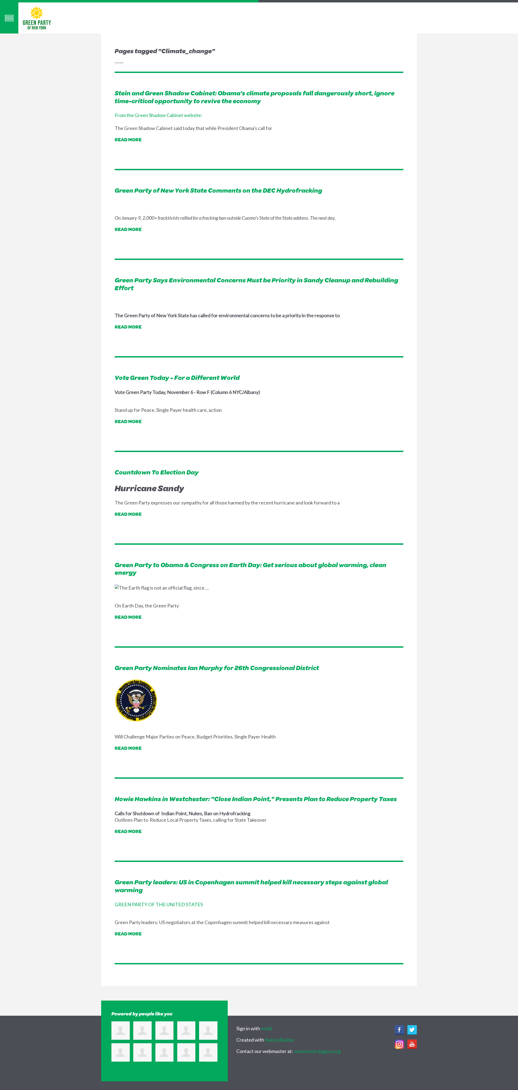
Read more (128, 139)
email (266, 1028)
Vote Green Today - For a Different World (177, 377)
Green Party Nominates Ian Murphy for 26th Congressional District (217, 667)
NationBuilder (280, 1040)
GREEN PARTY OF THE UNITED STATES (159, 904)
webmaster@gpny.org (317, 1051)
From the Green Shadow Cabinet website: (158, 115)
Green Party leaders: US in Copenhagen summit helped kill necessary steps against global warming (251, 885)
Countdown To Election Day (157, 472)
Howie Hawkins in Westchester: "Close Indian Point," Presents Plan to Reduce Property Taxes (256, 798)
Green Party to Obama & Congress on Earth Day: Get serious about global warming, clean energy (250, 568)
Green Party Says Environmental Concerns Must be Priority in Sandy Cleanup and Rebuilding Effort (256, 283)
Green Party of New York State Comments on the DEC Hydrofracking (218, 190)
